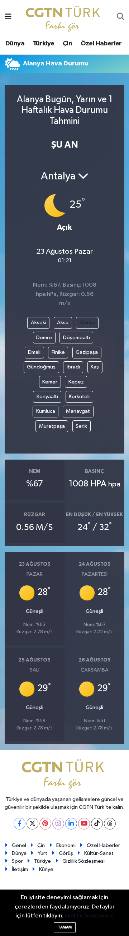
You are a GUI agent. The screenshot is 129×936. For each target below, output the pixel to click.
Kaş (95, 367)
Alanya (87, 322)
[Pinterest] (45, 823)
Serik (81, 426)
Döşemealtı (76, 337)
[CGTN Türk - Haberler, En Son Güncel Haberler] (64, 17)
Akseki (38, 322)
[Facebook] (19, 823)
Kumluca (45, 411)
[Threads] (110, 823)
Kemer (49, 382)
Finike (58, 352)
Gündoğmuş (41, 367)
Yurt (42, 853)
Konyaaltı (47, 396)
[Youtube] (84, 823)
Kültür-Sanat (99, 853)
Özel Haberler (101, 43)
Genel (19, 845)
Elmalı (34, 352)
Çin (67, 43)
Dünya (14, 43)
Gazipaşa (87, 352)
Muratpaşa (52, 426)
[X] (32, 823)
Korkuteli (79, 396)
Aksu (62, 322)
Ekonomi (66, 845)
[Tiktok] (97, 823)
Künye (46, 869)
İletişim (20, 869)
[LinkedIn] (71, 823)
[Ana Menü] (8, 17)
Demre (44, 337)
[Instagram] (58, 823)
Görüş (66, 853)
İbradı (73, 367)
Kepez (76, 382)
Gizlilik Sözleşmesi (83, 861)
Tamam (65, 927)
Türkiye (43, 43)
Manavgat (78, 411)
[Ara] (120, 17)
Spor (17, 861)
